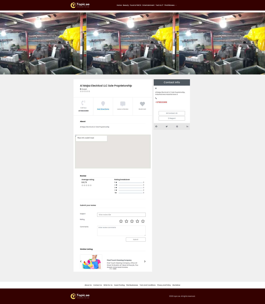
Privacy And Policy (164, 285)
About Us (88, 285)
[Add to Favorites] (142, 105)
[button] (170, 5)
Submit (135, 239)
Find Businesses (132, 285)
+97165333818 (161, 102)
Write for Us (108, 285)
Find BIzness (169, 5)
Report (173, 118)
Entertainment (148, 5)
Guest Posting (119, 285)
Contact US (172, 113)
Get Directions (103, 109)
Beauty (126, 5)
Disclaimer (176, 285)
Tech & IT (159, 5)
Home (119, 5)
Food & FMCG (135, 5)
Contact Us (97, 285)
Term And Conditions (148, 285)
